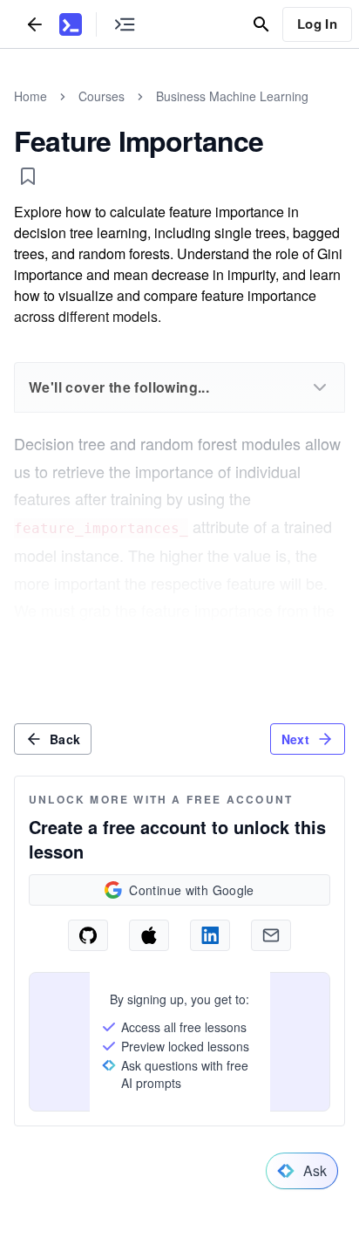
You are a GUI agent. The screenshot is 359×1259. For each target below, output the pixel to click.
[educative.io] (70, 24)
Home (30, 96)
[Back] (35, 24)
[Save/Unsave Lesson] (28, 176)
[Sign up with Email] (271, 935)
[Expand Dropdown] (320, 387)
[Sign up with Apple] (149, 935)
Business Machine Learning (232, 96)
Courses (101, 96)
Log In (317, 23)
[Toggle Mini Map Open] (125, 24)
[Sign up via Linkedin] (210, 935)
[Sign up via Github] (88, 935)
